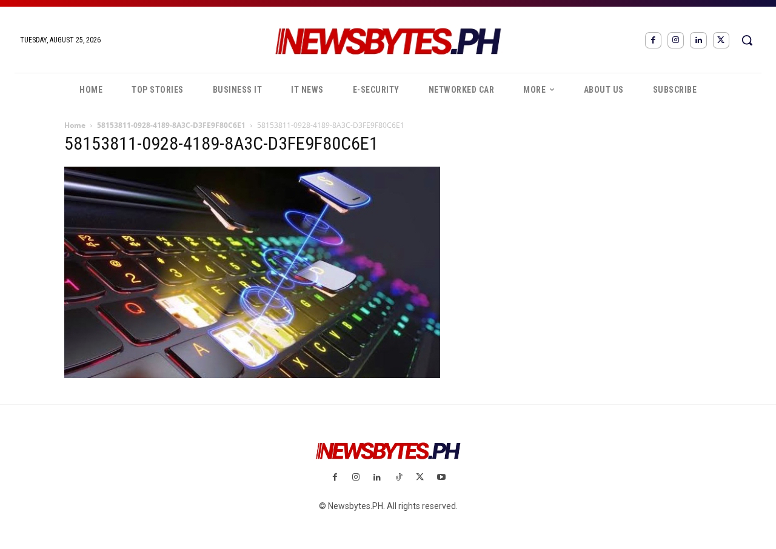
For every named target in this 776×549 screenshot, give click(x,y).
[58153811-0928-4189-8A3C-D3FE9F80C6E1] (252, 375)
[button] (746, 40)
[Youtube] (441, 477)
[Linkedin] (698, 40)
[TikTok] (398, 477)
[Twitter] (721, 40)
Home (74, 125)
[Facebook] (653, 40)
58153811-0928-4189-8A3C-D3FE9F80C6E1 (171, 125)
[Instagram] (675, 40)
